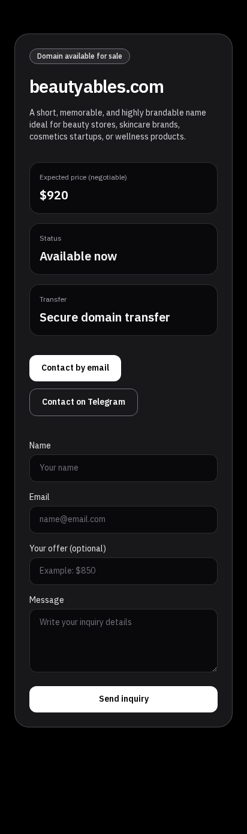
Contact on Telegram (83, 402)
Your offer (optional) (67, 549)
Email (39, 498)
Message (46, 600)
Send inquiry (124, 699)
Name (40, 446)
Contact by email (75, 368)
